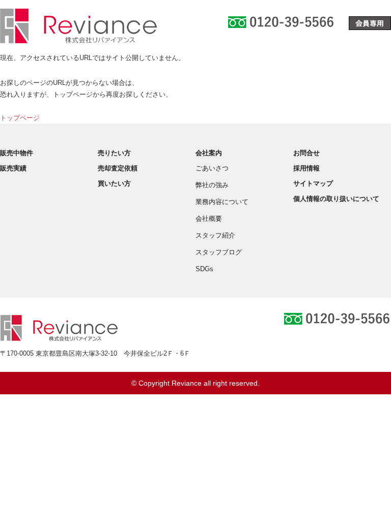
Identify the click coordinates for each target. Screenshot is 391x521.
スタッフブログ (219, 252)
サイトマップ (313, 183)
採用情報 (306, 168)
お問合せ (306, 153)
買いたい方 (114, 183)
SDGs (204, 269)
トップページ (20, 118)
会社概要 (209, 218)
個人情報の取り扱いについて (336, 198)
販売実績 (13, 168)
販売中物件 (16, 153)
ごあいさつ (212, 168)
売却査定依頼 (117, 168)
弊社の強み (212, 185)
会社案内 (209, 153)
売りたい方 (114, 153)
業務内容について (222, 202)
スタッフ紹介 (215, 235)
